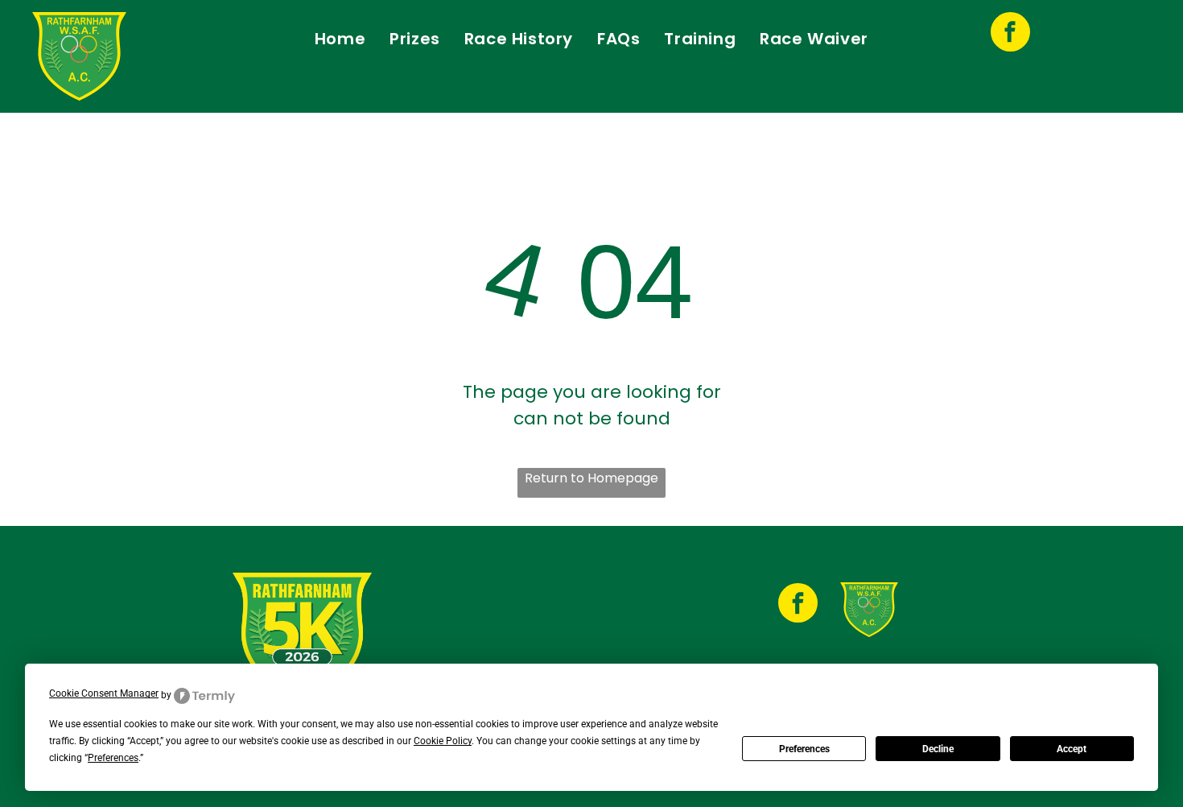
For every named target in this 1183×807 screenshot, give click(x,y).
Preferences (804, 749)
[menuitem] (340, 39)
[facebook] (1010, 34)
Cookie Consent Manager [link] (104, 693)
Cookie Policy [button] (443, 741)
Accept (1071, 749)
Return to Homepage (591, 478)
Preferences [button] (113, 758)
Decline (938, 749)
